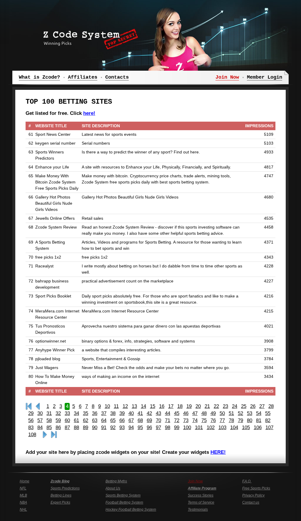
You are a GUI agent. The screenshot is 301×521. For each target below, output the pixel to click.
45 (176, 413)
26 (252, 406)
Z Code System (89, 37)
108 (32, 434)
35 (85, 413)
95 (140, 427)
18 (180, 406)
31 (49, 413)
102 (211, 427)
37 (103, 413)
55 (267, 413)
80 (249, 420)
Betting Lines (61, 495)
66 (122, 420)
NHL (23, 509)
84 (40, 427)
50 (222, 413)
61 (76, 420)
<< (38, 406)
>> (45, 434)
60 (67, 420)
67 (131, 420)
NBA (23, 502)
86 (58, 427)
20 (198, 406)
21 (207, 406)
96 (149, 427)
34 (76, 413)
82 (267, 420)
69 (149, 420)
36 (94, 413)
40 (131, 413)
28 (271, 406)
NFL (23, 488)
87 (67, 427)
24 (234, 406)
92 (113, 427)
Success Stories (200, 495)
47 (195, 413)
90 (94, 427)
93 (122, 427)
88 (76, 427)
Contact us (250, 502)
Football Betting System (124, 502)
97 (158, 427)
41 (140, 413)
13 (134, 406)
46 (185, 413)
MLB (23, 495)
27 (262, 406)
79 (240, 420)
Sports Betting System (123, 495)
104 (234, 427)
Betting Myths (116, 481)
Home (24, 481)
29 (31, 413)
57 (40, 420)
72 (176, 420)
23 (225, 406)
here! (89, 113)
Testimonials (198, 509)
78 (231, 420)
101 (199, 427)
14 (143, 406)
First (29, 406)
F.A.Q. (246, 481)
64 (103, 420)
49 (213, 413)
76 (213, 420)
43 (158, 413)
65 (113, 420)
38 (113, 413)
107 (269, 427)
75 (204, 420)
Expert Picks (60, 502)
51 (231, 413)
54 (258, 413)
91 (103, 427)
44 (167, 413)
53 (249, 413)
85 (49, 427)
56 (31, 420)
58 (49, 420)
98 (167, 427)
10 (107, 406)
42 (149, 413)
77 (222, 420)
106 (258, 427)
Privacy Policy (253, 495)
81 (258, 420)
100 (187, 427)
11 (116, 406)
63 (94, 420)
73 (185, 420)
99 (176, 427)
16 (161, 406)
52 (240, 413)
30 (40, 413)
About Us (113, 488)
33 (67, 413)
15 (152, 406)
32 (58, 413)
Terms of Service (201, 502)
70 (158, 420)
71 (167, 420)
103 (222, 427)
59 (58, 420)
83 (31, 427)
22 (216, 406)
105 (246, 427)
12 (125, 406)
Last (54, 434)
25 (243, 406)
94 (131, 427)
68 (140, 420)
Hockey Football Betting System (131, 509)
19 (189, 406)
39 (122, 413)
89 (85, 427)
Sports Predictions (65, 488)
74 (195, 420)
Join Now (195, 481)
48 (204, 413)
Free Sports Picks (256, 488)
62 (85, 420)
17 (170, 406)
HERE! (218, 452)
